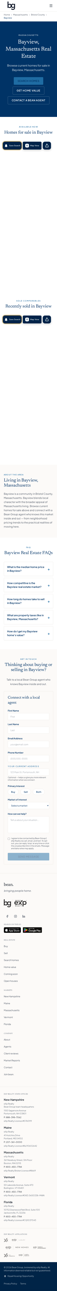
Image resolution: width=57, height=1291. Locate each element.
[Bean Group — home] (11, 5)
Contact (8, 1067)
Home (7, 14)
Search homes (28, 81)
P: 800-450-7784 (13, 1167)
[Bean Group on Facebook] (7, 916)
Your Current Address (23, 766)
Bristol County (38, 14)
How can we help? (17, 813)
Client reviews (11, 1053)
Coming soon (11, 973)
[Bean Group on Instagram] (15, 916)
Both (38, 791)
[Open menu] (51, 5)
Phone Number (15, 752)
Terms (23, 1283)
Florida (7, 1024)
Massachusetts (20, 14)
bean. (8, 885)
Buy (13, 791)
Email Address (15, 738)
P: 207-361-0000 (13, 1142)
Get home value (28, 90)
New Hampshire (12, 996)
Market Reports (12, 1060)
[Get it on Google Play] (32, 930)
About (7, 1039)
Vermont (8, 1017)
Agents (7, 1046)
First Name (13, 710)
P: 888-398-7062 (12, 1117)
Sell (26, 791)
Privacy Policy (10, 1283)
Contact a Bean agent (28, 100)
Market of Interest (17, 799)
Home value (10, 967)
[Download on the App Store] (12, 930)
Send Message (28, 856)
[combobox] (28, 772)
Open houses (11, 980)
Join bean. (9, 1074)
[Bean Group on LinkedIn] (23, 916)
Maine (7, 1003)
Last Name (13, 724)
